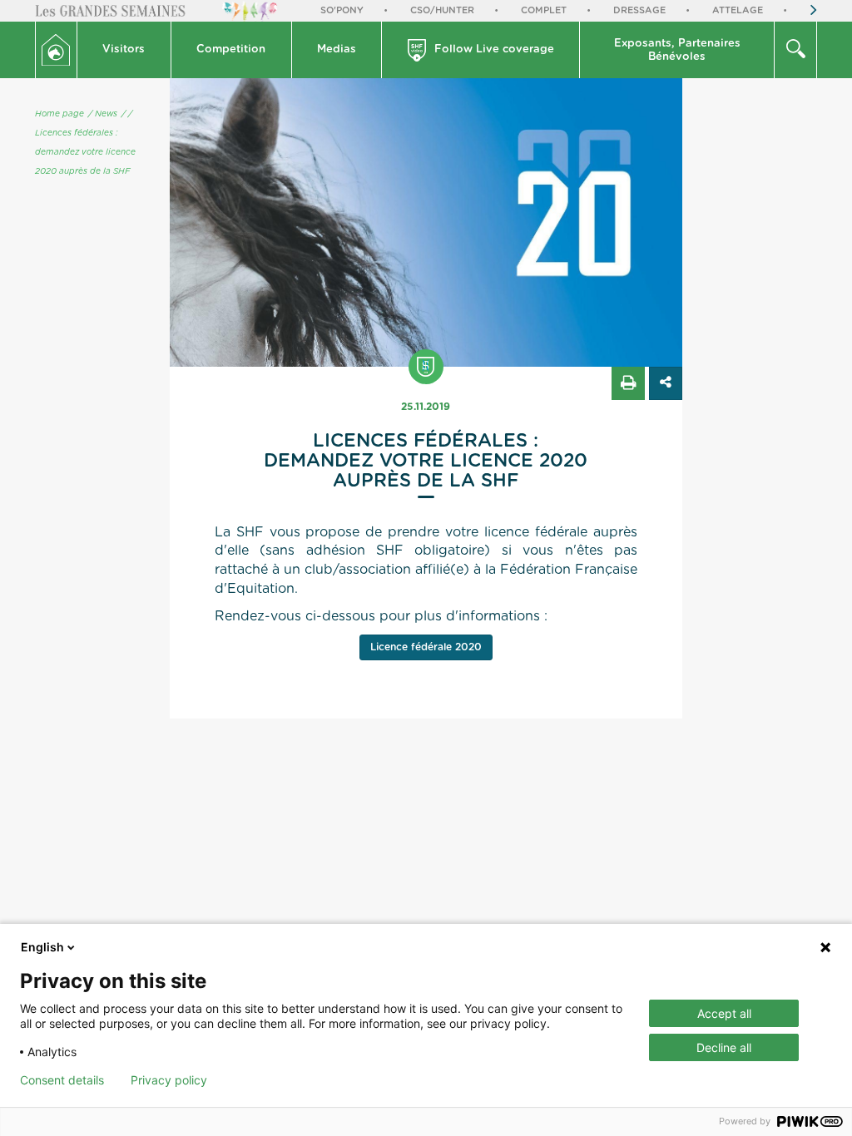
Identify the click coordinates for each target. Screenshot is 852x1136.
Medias (336, 49)
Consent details (62, 1080)
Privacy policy (169, 1080)
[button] (124, 50)
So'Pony (342, 10)
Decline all (723, 1047)
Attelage (737, 10)
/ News (102, 114)
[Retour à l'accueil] (56, 50)
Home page (59, 114)
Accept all (724, 1013)
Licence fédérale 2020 (426, 647)
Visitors (123, 49)
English (42, 947)
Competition (230, 49)
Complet (544, 10)
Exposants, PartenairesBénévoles (677, 50)
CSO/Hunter (442, 10)
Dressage (639, 10)
